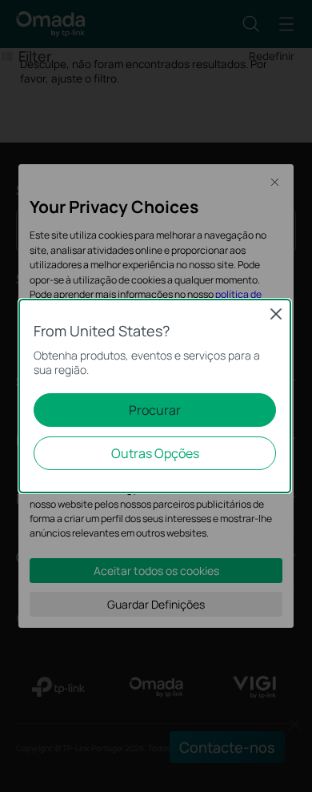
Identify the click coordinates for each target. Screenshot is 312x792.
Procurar (155, 410)
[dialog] (156, 396)
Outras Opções (155, 453)
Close (276, 314)
